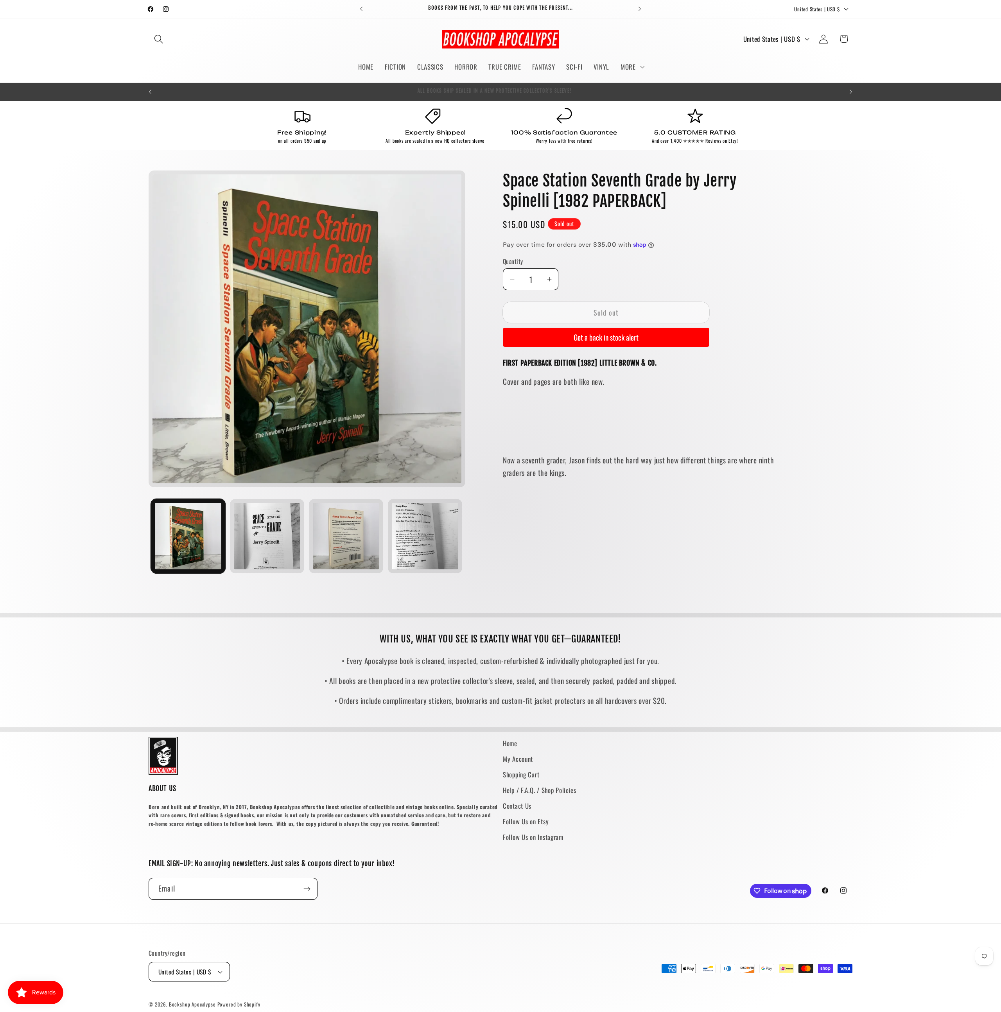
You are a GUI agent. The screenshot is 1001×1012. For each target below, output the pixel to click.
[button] (159, 39)
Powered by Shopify (238, 1004)
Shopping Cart (521, 774)
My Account (518, 759)
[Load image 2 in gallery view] (267, 536)
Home (510, 743)
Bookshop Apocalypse (192, 1004)
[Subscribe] (306, 889)
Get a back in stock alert (606, 337)
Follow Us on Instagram (533, 837)
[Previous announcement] (361, 9)
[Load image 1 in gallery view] (188, 536)
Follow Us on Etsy (526, 821)
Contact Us (517, 806)
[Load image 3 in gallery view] (346, 536)
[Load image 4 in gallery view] (425, 536)
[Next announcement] (639, 9)
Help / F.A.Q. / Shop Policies (539, 790)
